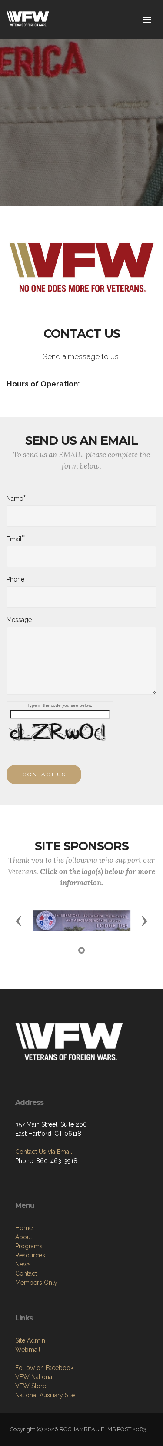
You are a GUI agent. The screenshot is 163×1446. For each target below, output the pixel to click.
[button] (18, 920)
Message (19, 619)
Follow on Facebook (44, 1367)
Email (14, 538)
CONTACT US (44, 774)
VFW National (34, 1376)
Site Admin (30, 1340)
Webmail (27, 1349)
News (23, 1264)
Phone (15, 579)
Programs (29, 1246)
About (23, 1236)
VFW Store (30, 1386)
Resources (30, 1255)
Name (15, 498)
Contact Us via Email (43, 1151)
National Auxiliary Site (45, 1395)
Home (24, 1227)
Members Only (36, 1282)
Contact (26, 1273)
